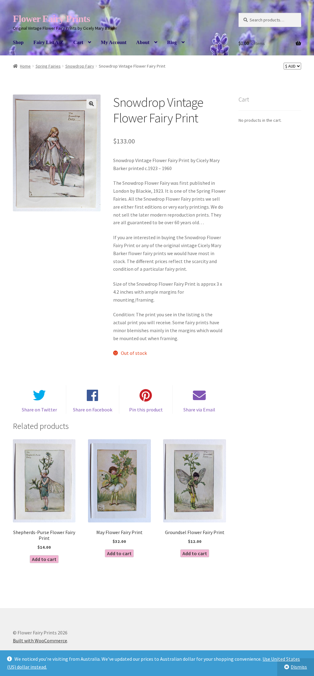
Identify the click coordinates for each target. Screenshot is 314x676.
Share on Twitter (39, 410)
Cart (78, 42)
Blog (172, 42)
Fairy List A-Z (48, 42)
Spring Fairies (48, 66)
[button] (91, 104)
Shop (18, 42)
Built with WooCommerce (40, 640)
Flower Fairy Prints (51, 18)
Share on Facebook (92, 410)
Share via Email (199, 410)
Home (25, 66)
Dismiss (299, 667)
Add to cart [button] (44, 559)
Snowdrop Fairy (79, 66)
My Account (113, 42)
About (142, 42)
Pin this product (146, 410)
